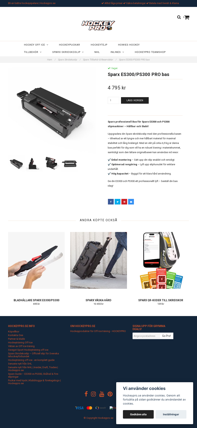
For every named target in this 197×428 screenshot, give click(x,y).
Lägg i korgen (135, 100)
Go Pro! (166, 335)
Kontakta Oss (15, 335)
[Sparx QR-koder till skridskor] (161, 260)
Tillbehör (32, 52)
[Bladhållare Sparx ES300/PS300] (36, 260)
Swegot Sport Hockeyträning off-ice (28, 349)
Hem (51, 59)
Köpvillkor (13, 331)
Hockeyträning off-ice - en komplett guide (31, 360)
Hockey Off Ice (35, 44)
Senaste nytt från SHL (20, 363)
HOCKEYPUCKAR (69, 44)
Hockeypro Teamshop (150, 52)
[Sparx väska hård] (98, 260)
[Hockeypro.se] (98, 25)
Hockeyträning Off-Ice (20, 342)
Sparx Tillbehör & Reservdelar (99, 59)
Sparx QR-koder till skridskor (160, 300)
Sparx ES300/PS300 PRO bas (134, 59)
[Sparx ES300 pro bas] (52, 110)
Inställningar (171, 414)
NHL (97, 52)
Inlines (116, 52)
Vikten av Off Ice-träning (21, 346)
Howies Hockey (129, 44)
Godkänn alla (138, 414)
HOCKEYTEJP (99, 44)
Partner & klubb (16, 338)
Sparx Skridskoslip (67, 52)
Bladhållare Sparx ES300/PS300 (36, 300)
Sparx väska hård (98, 300)
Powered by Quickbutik (99, 421)
